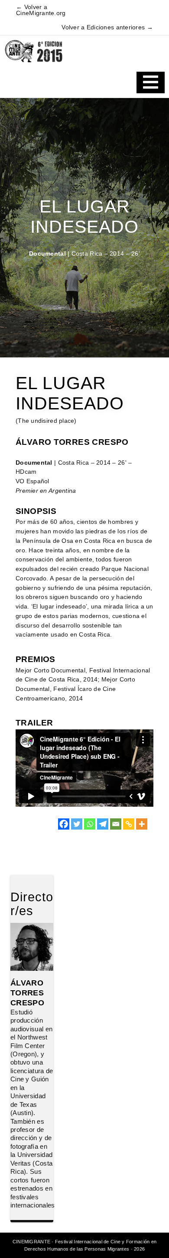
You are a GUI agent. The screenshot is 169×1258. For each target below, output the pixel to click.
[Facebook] (63, 824)
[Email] (115, 824)
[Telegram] (102, 824)
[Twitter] (76, 824)
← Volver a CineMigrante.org (40, 10)
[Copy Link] (128, 824)
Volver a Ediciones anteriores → (107, 27)
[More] (141, 824)
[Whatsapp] (89, 824)
